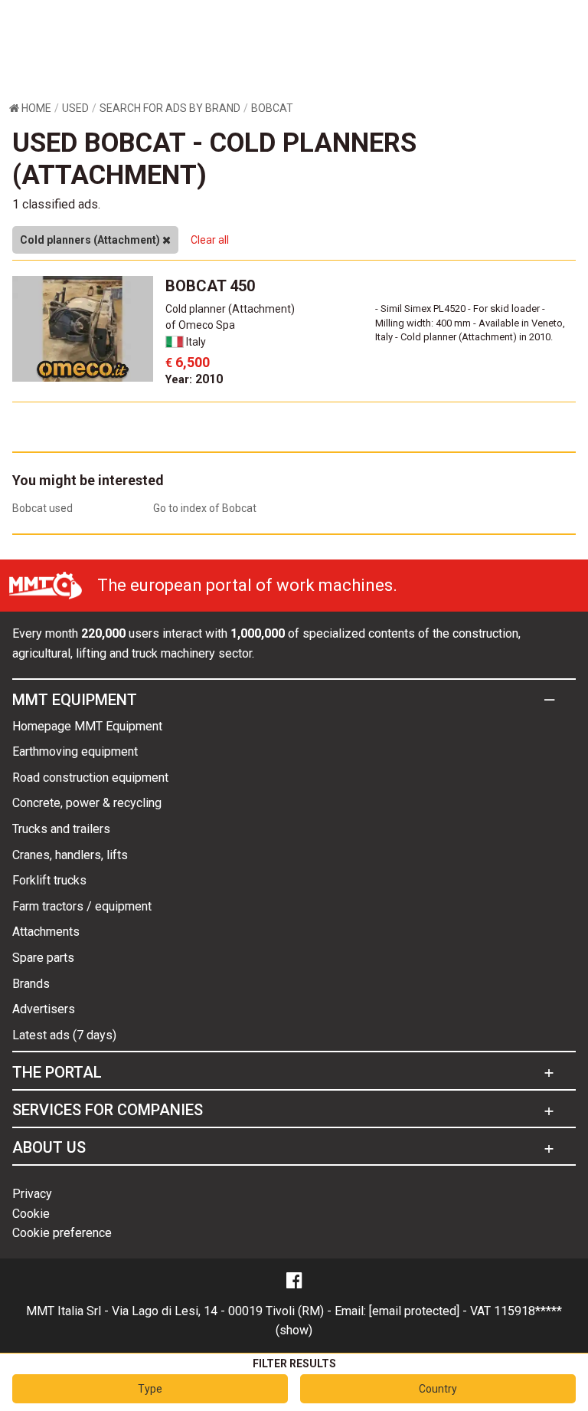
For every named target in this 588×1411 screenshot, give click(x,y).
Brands (31, 983)
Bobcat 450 (210, 286)
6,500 (187, 362)
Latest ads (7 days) (64, 1035)
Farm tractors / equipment (82, 906)
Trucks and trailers (61, 829)
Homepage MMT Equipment (87, 726)
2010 (194, 379)
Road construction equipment (90, 777)
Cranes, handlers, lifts (70, 855)
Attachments (46, 931)
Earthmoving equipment (75, 751)
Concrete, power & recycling (87, 803)
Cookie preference (62, 1233)
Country (438, 1389)
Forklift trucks (49, 880)
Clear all (210, 240)
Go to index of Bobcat (204, 508)
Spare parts (43, 957)
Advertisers (43, 1009)
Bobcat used (42, 508)
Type (150, 1389)
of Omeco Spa (200, 325)
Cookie (31, 1213)
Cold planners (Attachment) (91, 240)
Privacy (32, 1193)
